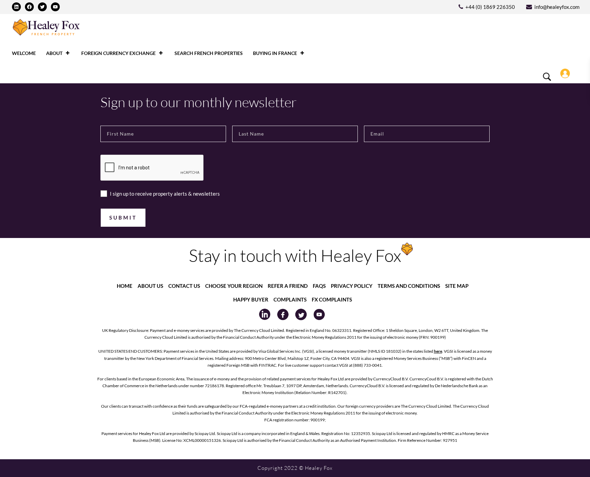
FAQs (319, 286)
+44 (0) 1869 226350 (490, 7)
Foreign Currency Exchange (118, 53)
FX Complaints (332, 299)
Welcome (24, 53)
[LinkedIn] (16, 6)
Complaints (290, 299)
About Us (150, 286)
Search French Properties (208, 53)
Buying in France (275, 53)
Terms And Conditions (409, 286)
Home (124, 286)
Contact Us (184, 286)
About (54, 53)
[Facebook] (29, 6)
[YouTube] (55, 6)
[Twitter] (42, 6)
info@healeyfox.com (556, 7)
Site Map (456, 286)
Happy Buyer (250, 299)
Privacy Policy (352, 286)
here (438, 351)
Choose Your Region (234, 286)
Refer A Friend (288, 286)
